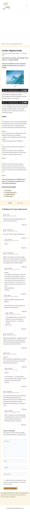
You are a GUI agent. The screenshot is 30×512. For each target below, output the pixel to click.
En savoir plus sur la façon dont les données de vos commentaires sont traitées (15, 494)
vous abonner (22, 482)
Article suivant (20, 202)
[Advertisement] (15, 27)
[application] (15, 90)
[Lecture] (3, 90)
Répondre (24, 225)
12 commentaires (6, 53)
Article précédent (10, 203)
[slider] (25, 90)
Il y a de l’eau (8, 190)
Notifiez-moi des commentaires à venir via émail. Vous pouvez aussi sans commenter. (14, 482)
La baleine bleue (9, 196)
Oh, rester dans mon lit (10, 192)
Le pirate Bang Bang (10, 194)
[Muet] (22, 90)
